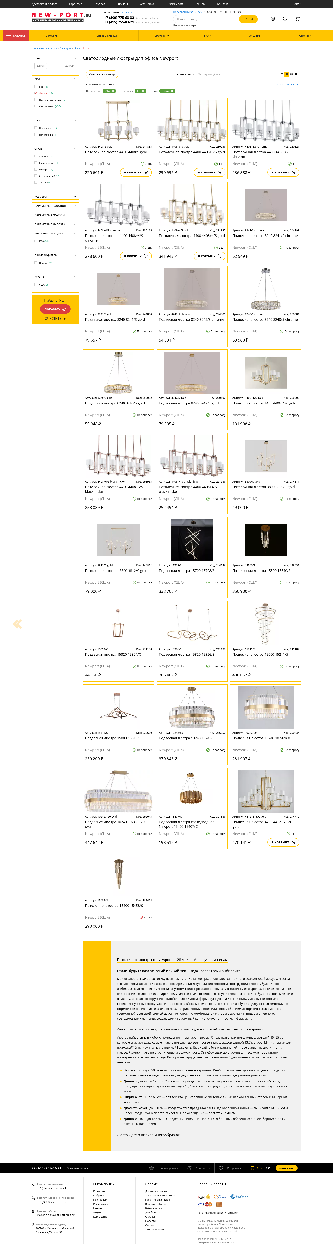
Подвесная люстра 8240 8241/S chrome (265, 235)
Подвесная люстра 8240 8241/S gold (115, 319)
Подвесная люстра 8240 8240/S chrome (265, 319)
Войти (297, 4)
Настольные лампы (52, 99)
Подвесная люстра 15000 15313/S (113, 738)
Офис (77, 48)
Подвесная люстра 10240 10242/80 (187, 738)
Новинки (98, 1208)
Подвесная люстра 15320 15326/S (186, 654)
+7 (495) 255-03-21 (132, 22)
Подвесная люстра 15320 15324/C (113, 654)
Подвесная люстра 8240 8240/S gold (115, 403)
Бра (43, 86)
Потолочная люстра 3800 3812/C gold (116, 570)
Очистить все (288, 84)
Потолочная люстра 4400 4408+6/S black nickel (114, 489)
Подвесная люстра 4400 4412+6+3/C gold (262, 824)
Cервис (151, 1184)
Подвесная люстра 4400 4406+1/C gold (264, 403)
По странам (100, 1199)
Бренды (200, 4)
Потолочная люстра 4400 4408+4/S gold (192, 235)
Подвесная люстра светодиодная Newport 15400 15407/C (186, 824)
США (44, 284)
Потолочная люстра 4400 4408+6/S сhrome (261, 154)
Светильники (50, 106)
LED (139, 91)
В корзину (133, 172)
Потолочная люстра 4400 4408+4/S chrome (114, 238)
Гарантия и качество (157, 1199)
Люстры (65, 48)
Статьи (149, 1225)
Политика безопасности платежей (217, 1212)
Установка (147, 4)
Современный (49, 176)
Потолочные (48, 134)
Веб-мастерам (153, 1208)
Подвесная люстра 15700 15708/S (186, 570)
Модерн (46, 169)
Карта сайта (100, 1216)
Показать (53, 309)
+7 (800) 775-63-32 (132, 17)
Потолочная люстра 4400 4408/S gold (116, 152)
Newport (46, 263)
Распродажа (100, 1204)
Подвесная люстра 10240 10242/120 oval (115, 824)
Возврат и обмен (155, 1204)
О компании (104, 1184)
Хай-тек (45, 182)
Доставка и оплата (44, 4)
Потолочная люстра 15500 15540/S (261, 570)
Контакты (224, 4)
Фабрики (98, 1195)
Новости (150, 1221)
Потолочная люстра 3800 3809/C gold (263, 487)
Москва (127, 12)
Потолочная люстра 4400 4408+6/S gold (192, 152)
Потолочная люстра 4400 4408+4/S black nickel (188, 489)
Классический (49, 163)
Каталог (19, 35)
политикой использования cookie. (219, 1231)
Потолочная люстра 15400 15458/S (114, 905)
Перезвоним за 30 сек (187, 12)
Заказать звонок (78, 1168)
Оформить (286, 1168)
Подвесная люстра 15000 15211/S (260, 654)
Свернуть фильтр (102, 74)
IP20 (44, 241)
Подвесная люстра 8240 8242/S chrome (191, 319)
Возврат (99, 4)
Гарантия (75, 4)
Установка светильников (160, 1195)
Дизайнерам (174, 4)
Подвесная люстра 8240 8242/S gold (189, 403)
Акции (97, 1212)
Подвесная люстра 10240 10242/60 (261, 738)
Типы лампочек (154, 1229)
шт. (260, 1168)
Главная (38, 48)
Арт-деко (46, 156)
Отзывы (122, 4)
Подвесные (48, 128)
